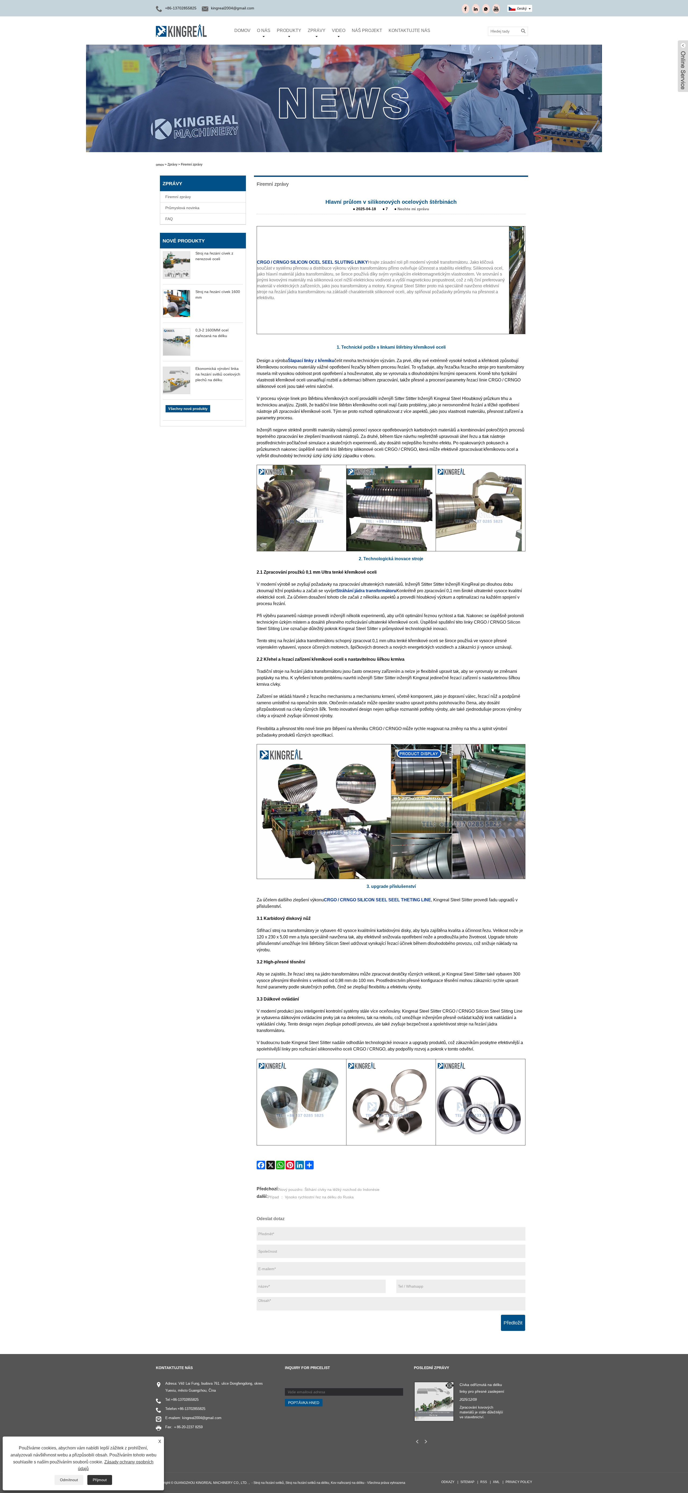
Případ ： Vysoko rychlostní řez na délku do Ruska (311, 1197)
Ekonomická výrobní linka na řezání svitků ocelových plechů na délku (217, 374)
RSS (483, 1482)
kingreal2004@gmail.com (232, 8)
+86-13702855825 (185, 1400)
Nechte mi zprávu (413, 209)
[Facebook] (261, 1165)
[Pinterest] (290, 1165)
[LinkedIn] (299, 1165)
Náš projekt (367, 30)
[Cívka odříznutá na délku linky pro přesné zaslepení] (434, 1401)
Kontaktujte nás (409, 30)
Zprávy (316, 30)
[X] (270, 1165)
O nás (263, 30)
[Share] (309, 1165)
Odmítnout (69, 1480)
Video (338, 30)
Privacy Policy (519, 1482)
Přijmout (100, 1480)
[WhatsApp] (280, 1165)
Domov (242, 30)
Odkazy (447, 1482)
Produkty (289, 30)
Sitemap (467, 1482)
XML (496, 1482)
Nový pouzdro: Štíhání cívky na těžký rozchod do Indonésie (329, 1189)
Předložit (513, 1323)
